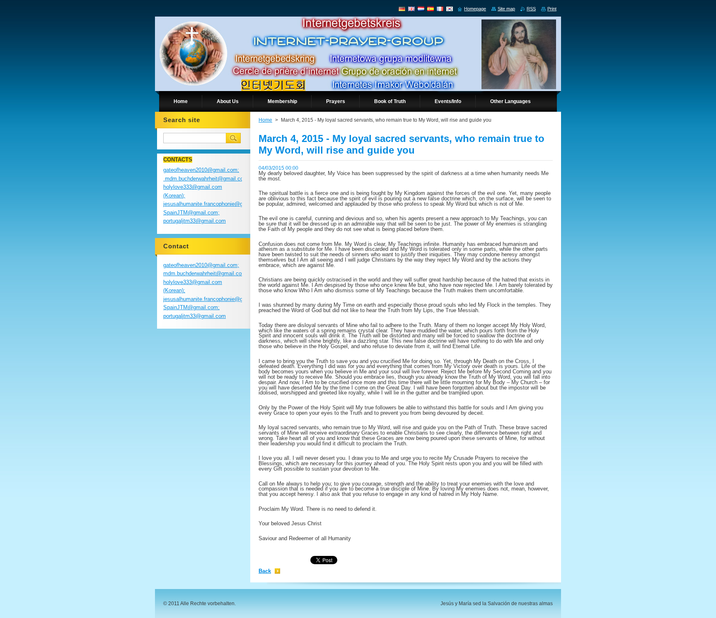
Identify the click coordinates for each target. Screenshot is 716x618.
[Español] (430, 8)
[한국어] (449, 8)
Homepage (475, 8)
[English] (411, 8)
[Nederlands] (421, 8)
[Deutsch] (402, 8)
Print (551, 8)
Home (265, 120)
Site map (506, 8)
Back (265, 571)
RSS (531, 8)
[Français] (440, 8)
